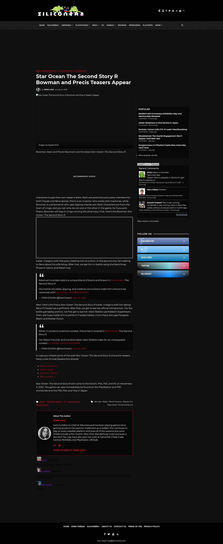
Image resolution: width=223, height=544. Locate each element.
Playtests (148, 25)
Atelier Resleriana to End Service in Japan (158, 123)
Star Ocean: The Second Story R (120, 405)
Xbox (94, 25)
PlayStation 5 (80, 71)
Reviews (122, 25)
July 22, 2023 (79, 348)
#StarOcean (117, 280)
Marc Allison (152, 189)
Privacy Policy (152, 526)
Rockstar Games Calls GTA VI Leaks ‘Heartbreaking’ (163, 129)
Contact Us (120, 526)
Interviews (134, 25)
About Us (107, 526)
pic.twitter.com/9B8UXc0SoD (72, 292)
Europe (98, 402)
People (140, 164)
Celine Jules (46, 369)
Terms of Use (135, 526)
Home (42, 25)
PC (103, 25)
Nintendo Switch (49, 71)
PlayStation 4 (67, 71)
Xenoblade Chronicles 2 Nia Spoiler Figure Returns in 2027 (160, 182)
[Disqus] (84, 488)
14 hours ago (151, 198)
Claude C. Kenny (49, 373)
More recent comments (148, 221)
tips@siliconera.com (116, 541)
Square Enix (128, 402)
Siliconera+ (53, 25)
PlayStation (81, 25)
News (38, 71)
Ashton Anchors (49, 366)
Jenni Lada (49, 89)
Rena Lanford (47, 376)
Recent (147, 164)
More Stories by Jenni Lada (69, 450)
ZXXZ (149, 172)
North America (116, 402)
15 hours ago (175, 210)
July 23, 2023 (79, 297)
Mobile (110, 25)
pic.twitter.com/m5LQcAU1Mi (64, 343)
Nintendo (66, 25)
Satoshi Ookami (154, 202)
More (158, 25)
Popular (155, 164)
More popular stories (148, 155)
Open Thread (78, 526)
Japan (105, 402)
